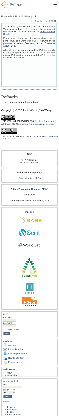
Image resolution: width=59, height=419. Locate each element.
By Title (10, 412)
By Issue (11, 407)
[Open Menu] (55, 4)
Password (7, 323)
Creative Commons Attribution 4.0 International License (29, 137)
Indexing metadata (17, 353)
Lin (35, 16)
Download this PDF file (45, 21)
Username (7, 317)
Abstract (12, 345)
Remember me (13, 329)
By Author (12, 409)
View (9, 372)
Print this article (15, 349)
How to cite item (16, 358)
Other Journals (14, 414)
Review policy (15, 362)
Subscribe (12, 375)
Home (4, 16)
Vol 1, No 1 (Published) (20, 16)
